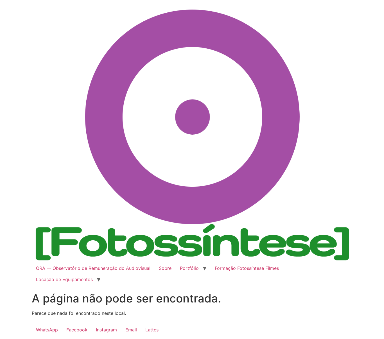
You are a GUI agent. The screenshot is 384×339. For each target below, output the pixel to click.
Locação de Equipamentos (64, 279)
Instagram (106, 330)
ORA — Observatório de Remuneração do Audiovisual (93, 268)
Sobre (165, 268)
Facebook (76, 330)
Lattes (152, 330)
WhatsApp (47, 330)
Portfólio (189, 268)
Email (131, 330)
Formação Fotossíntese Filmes (247, 268)
